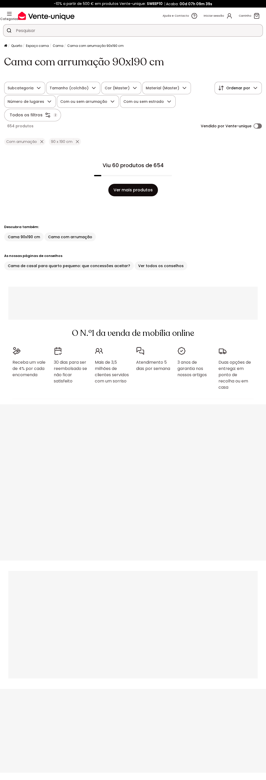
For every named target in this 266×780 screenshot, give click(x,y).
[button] (41, 141)
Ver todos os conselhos (161, 265)
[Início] (5, 46)
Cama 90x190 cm (24, 237)
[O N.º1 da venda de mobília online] (46, 15)
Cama (58, 45)
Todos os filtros (26, 115)
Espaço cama (37, 45)
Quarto (16, 45)
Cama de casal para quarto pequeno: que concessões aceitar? (69, 265)
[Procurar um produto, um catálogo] (9, 30)
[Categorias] (9, 14)
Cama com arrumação (70, 237)
